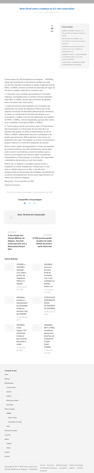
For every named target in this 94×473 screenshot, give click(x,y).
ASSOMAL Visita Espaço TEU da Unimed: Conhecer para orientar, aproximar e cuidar (22, 334)
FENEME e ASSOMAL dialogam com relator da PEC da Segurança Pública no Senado (21, 274)
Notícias (7, 379)
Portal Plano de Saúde (15, 422)
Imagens (9, 443)
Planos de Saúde (10, 409)
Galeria (7, 439)
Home (6, 374)
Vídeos (8, 448)
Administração (9, 383)
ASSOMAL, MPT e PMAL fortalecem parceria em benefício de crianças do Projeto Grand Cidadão (49, 336)
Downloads (9, 405)
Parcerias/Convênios (11, 430)
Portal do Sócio (11, 387)
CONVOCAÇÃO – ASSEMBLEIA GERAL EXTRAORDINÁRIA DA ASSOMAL (51, 303)
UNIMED (8, 413)
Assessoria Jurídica (12, 400)
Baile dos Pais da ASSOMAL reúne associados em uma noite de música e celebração (73, 41)
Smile (8, 426)
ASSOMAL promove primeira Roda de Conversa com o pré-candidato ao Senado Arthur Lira (49, 275)
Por (19, 192)
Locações (8, 435)
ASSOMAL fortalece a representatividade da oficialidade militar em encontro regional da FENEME (24, 305)
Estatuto (9, 396)
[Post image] (10, 267)
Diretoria (8, 392)
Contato (7, 452)
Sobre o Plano (12, 417)
